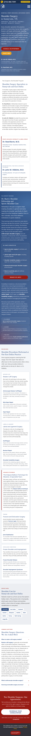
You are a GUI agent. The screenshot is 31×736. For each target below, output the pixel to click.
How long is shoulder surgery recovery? (12, 685)
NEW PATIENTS (25, 2)
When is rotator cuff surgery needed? (11, 639)
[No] (29, 725)
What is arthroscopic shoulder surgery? (12, 680)
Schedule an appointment (11, 48)
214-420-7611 (16, 719)
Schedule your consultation (15, 712)
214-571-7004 (6, 53)
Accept (15, 733)
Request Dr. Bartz (15, 277)
